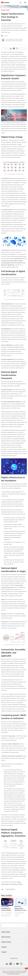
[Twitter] (17, 48)
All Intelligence (8, 912)
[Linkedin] (11, 48)
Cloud (16, 915)
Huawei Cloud (14, 958)
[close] (26, 971)
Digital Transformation (10, 889)
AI (2, 912)
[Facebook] (14, 48)
